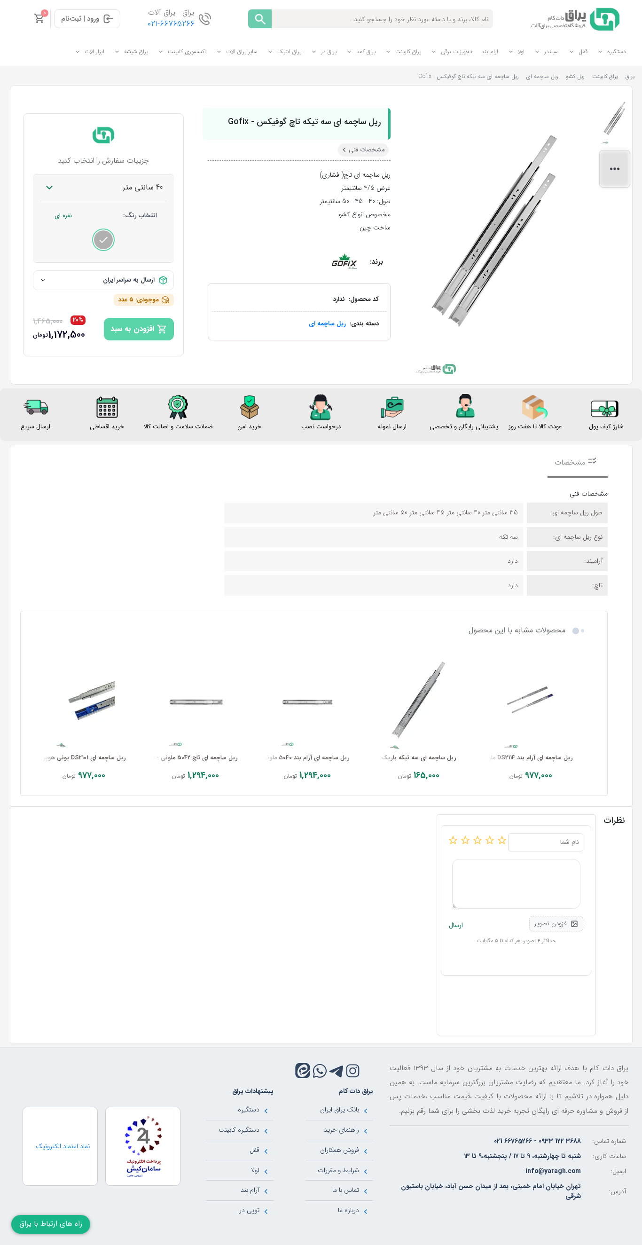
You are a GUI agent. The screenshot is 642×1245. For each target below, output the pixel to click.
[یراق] (573, 18)
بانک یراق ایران (339, 1109)
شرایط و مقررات (338, 1170)
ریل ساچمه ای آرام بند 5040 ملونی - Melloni (293, 758)
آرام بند (489, 51)
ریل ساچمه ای (327, 324)
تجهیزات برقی (456, 51)
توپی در (249, 1210)
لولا (521, 51)
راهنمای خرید (341, 1130)
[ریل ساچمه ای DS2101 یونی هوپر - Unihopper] (84, 702)
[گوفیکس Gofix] (344, 262)
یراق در (329, 51)
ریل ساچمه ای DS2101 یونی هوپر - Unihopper (67, 758)
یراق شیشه (136, 51)
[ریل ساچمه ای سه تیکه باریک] (419, 702)
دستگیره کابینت (239, 1130)
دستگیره (616, 51)
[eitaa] (302, 1070)
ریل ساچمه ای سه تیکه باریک (418, 758)
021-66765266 (171, 24)
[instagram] (352, 1071)
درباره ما (348, 1210)
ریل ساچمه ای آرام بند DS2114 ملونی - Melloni (514, 758)
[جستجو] (260, 18)
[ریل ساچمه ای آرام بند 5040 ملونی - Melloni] (307, 702)
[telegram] (336, 1071)
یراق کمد (366, 51)
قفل (583, 51)
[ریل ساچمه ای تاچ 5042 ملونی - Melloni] (195, 702)
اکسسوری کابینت (187, 51)
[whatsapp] (320, 1071)
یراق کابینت (408, 51)
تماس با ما (345, 1190)
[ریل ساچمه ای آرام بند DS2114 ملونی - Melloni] (531, 702)
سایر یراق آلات (242, 51)
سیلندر (551, 51)
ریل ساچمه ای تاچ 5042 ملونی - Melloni (186, 758)
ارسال (456, 925)
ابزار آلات (94, 51)
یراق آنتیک (289, 51)
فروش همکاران (339, 1150)
